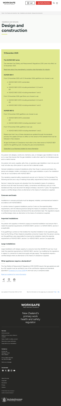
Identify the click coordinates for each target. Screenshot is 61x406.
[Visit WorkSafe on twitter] (5, 370)
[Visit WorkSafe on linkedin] (8, 370)
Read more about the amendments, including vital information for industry (27, 69)
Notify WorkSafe (45, 3)
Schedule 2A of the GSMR (18, 270)
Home (3, 13)
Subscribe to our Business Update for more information (21, 148)
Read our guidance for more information (13, 274)
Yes (55, 292)
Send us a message (6, 362)
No (58, 292)
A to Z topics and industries (11, 13)
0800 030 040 (9, 357)
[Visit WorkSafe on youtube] (14, 370)
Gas (18, 13)
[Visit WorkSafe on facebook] (3, 370)
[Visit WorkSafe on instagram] (11, 370)
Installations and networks (25, 13)
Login (31, 3)
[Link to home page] (9, 4)
